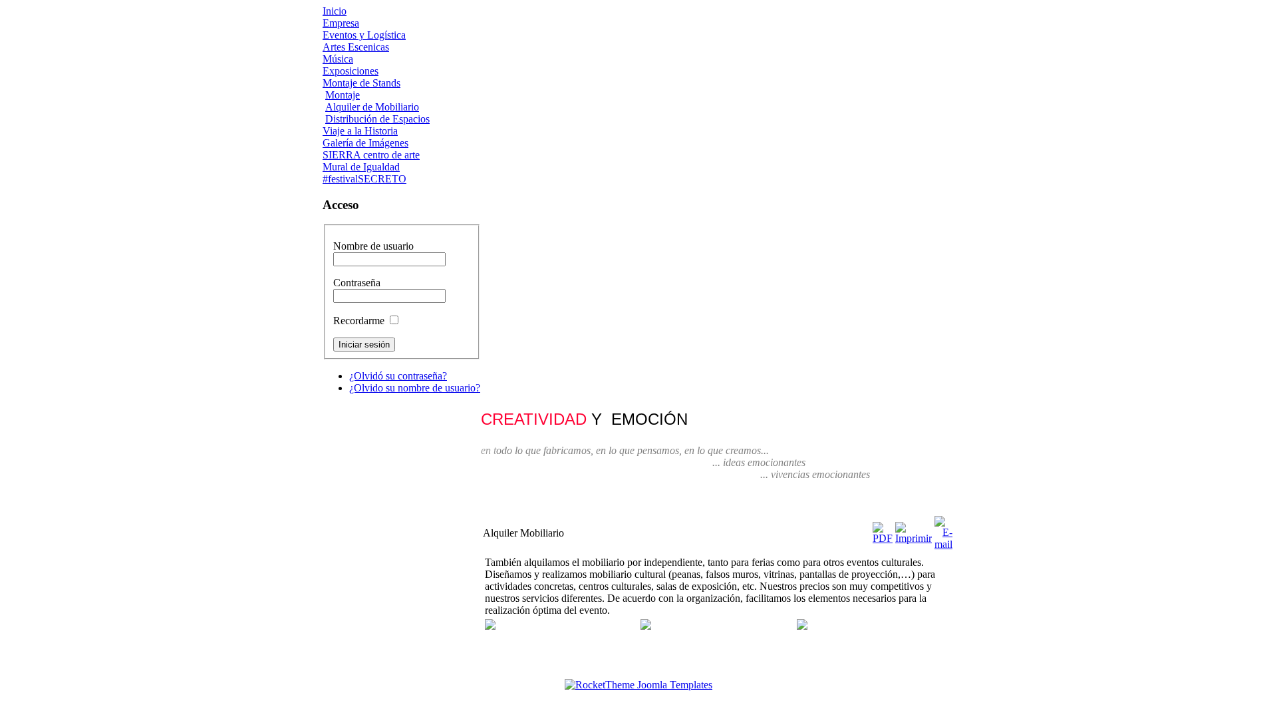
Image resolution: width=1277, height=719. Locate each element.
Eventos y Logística (364, 35)
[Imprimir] (913, 538)
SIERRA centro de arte (371, 154)
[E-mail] (943, 544)
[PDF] (883, 538)
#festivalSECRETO (364, 178)
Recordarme (358, 320)
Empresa (341, 23)
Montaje (342, 95)
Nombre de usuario (373, 246)
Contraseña (356, 282)
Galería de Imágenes (365, 142)
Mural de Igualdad (361, 166)
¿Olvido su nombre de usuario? (414, 387)
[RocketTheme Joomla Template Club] (638, 684)
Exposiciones (350, 71)
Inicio (335, 11)
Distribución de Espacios (377, 118)
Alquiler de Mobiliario (372, 107)
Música (338, 59)
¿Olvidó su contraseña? (398, 375)
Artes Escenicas (356, 47)
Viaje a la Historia (360, 130)
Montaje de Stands (361, 83)
